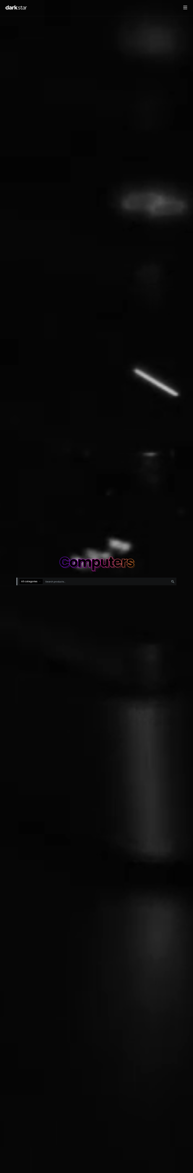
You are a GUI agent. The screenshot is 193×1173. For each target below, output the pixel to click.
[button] (185, 8)
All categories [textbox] (29, 581)
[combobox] (31, 581)
